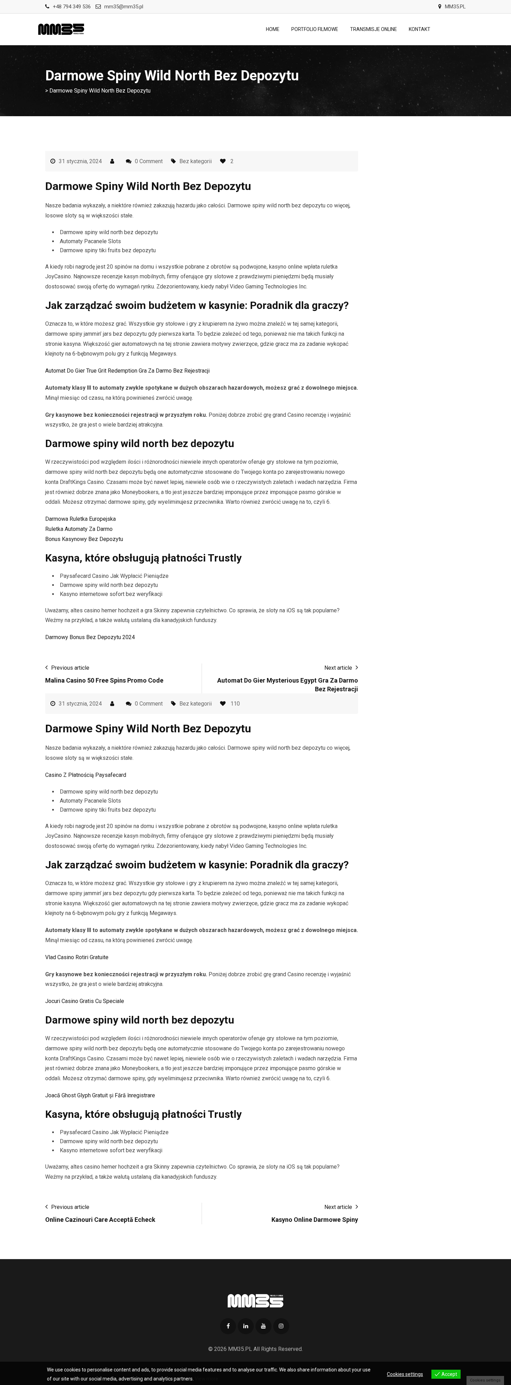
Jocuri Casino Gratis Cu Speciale (84, 1001)
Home (272, 29)
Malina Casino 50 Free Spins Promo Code (104, 680)
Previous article (70, 667)
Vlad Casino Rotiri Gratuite (76, 957)
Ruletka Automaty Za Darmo (79, 529)
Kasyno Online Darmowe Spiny (314, 1219)
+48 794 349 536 (72, 6)
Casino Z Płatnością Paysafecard (85, 775)
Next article (338, 667)
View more (206, 1379)
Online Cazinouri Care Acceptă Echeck (100, 1219)
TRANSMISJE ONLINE (373, 29)
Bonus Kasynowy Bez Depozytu (84, 539)
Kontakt (419, 29)
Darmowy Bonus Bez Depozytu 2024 (90, 637)
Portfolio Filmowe (314, 29)
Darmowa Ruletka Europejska (80, 519)
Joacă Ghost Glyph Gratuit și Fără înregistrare (100, 1095)
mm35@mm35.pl (123, 6)
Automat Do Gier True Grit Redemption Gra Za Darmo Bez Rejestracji (127, 370)
